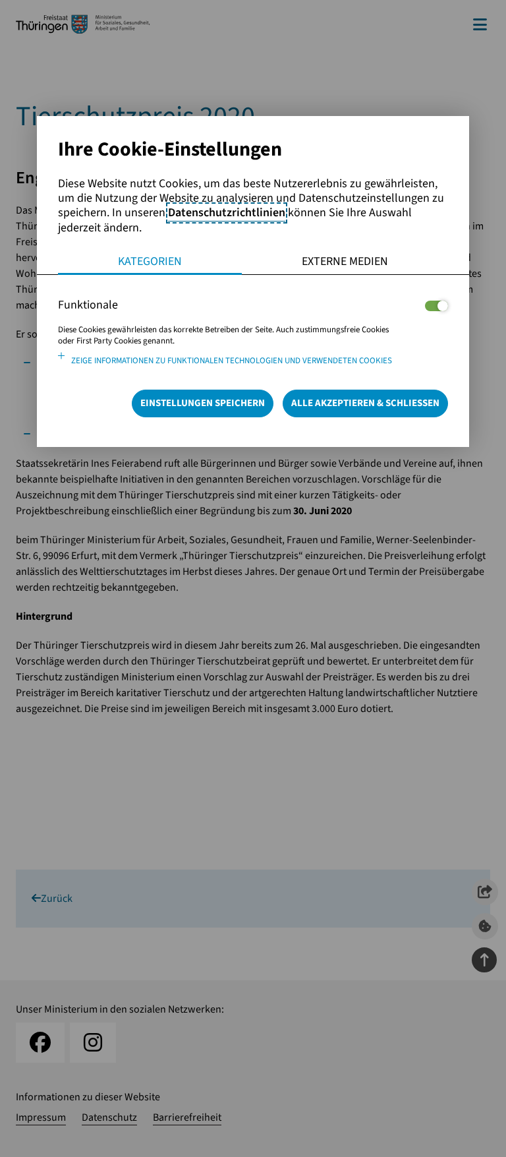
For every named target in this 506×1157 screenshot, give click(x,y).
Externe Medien (345, 261)
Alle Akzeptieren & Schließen (365, 403)
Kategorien (150, 261)
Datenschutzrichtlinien (226, 212)
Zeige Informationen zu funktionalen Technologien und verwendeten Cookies (231, 361)
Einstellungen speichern (202, 403)
